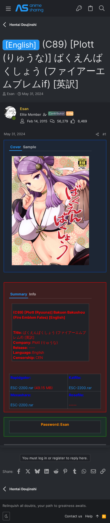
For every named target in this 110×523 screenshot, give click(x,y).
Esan (11, 94)
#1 (104, 134)
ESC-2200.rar (21, 388)
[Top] (97, 516)
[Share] (97, 134)
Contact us (73, 516)
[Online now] (14, 118)
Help (89, 516)
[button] (8, 8)
